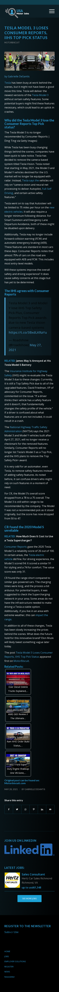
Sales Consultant (33, 874)
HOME (7, 951)
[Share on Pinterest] (34, 809)
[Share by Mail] (50, 809)
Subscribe (11, 932)
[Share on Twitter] (17, 809)
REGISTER (9, 966)
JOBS (6, 956)
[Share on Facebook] (9, 809)
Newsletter (9, 976)
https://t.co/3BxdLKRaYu (28, 332)
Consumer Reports (15, 546)
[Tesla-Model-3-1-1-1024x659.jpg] (29, 61)
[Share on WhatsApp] (25, 809)
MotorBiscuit (21, 661)
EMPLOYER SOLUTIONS (15, 961)
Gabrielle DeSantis (35, 789)
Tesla (7, 82)
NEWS (7, 971)
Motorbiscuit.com (15, 783)
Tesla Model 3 (40, 95)
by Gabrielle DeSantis (17, 76)
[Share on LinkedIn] (42, 809)
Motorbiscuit (12, 42)
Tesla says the (30, 180)
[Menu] (50, 11)
